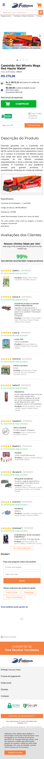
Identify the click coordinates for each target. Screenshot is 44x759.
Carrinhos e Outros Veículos (24, 16)
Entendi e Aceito (15, 753)
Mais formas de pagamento (12, 97)
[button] (17, 60)
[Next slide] (40, 36)
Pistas (39, 16)
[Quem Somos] (22, 637)
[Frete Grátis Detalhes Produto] (35, 115)
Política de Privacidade (19, 747)
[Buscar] (40, 12)
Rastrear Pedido (15, 670)
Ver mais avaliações (22, 548)
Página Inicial (6, 16)
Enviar (22, 581)
